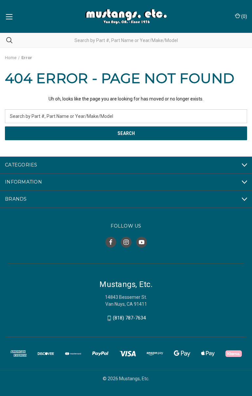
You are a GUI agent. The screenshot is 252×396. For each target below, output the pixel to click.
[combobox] (126, 40)
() (243, 16)
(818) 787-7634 (129, 318)
